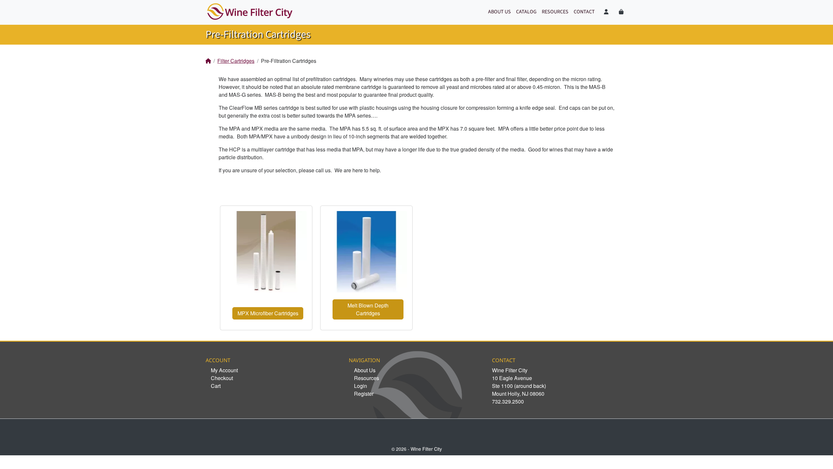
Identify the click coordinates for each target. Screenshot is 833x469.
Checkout (222, 378)
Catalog (526, 11)
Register (364, 393)
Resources (555, 11)
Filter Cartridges (235, 60)
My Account (224, 370)
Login (360, 386)
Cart (216, 386)
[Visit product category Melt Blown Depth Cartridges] (366, 251)
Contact (584, 11)
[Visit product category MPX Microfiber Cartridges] (266, 251)
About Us (499, 11)
